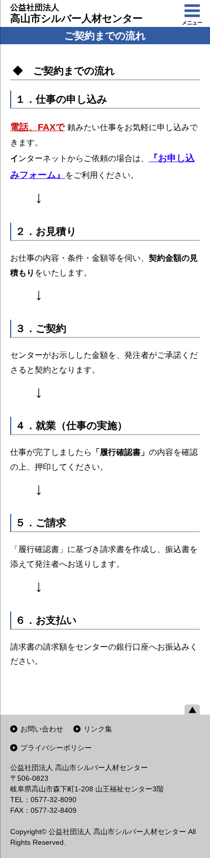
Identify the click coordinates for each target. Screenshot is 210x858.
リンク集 (98, 729)
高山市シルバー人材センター (76, 13)
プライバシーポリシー (56, 748)
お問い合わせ (41, 729)
